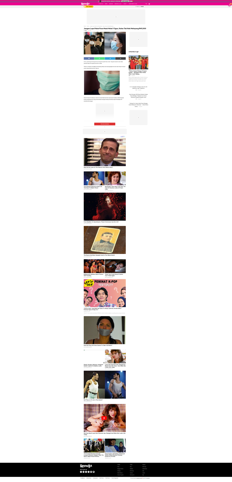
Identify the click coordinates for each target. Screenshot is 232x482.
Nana (86, 30)
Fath (129, 75)
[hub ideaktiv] (149, 3)
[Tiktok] (140, 6)
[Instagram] (137, 6)
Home (85, 26)
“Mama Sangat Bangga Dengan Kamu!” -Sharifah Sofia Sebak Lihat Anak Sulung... (138, 72)
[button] (146, 3)
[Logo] (85, 3)
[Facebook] (136, 6)
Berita (88, 26)
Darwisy (136, 106)
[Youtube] (141, 6)
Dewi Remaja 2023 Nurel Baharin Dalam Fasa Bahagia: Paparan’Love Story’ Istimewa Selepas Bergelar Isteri (138, 96)
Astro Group (148, 478)
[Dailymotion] (143, 6)
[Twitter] (139, 6)
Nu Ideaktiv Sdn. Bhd (139, 478)
